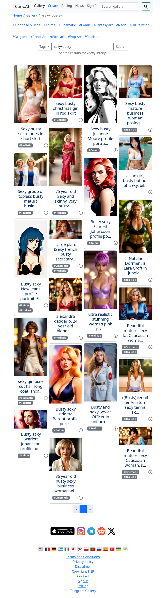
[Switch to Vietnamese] (125, 549)
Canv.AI (22, 6)
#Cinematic (67, 25)
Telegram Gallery (83, 591)
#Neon (121, 25)
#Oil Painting (139, 25)
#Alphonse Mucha (26, 25)
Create (53, 5)
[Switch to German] (53, 549)
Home (17, 15)
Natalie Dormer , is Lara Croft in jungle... (135, 266)
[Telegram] (91, 531)
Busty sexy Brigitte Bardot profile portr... (66, 416)
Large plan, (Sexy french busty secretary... (65, 252)
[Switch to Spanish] (105, 549)
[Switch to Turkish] (112, 549)
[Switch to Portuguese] (92, 549)
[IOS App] (62, 531)
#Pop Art (74, 36)
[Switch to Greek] (60, 549)
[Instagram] (81, 531)
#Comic (84, 25)
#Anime (49, 25)
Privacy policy (83, 561)
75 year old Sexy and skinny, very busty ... (66, 199)
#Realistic (92, 36)
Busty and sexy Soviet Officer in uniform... (100, 414)
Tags (43, 46)
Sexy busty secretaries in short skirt (30, 133)
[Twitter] (111, 531)
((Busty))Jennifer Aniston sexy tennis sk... (135, 405)
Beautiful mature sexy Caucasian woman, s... (135, 458)
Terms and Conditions (83, 557)
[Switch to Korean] (79, 549)
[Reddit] (101, 531)
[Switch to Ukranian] (118, 549)
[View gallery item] (46, 145)
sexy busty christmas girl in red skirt (66, 108)
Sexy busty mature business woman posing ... (135, 113)
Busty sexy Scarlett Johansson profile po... (30, 441)
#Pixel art (57, 36)
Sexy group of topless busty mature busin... (31, 199)
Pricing (66, 5)
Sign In (92, 5)
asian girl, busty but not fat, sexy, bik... (135, 180)
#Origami (20, 36)
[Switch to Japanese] (73, 549)
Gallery (39, 5)
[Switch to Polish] (86, 549)
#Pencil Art (38, 36)
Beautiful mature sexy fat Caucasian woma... (135, 333)
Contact (83, 576)
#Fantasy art (103, 25)
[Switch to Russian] (99, 549)
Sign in (83, 581)
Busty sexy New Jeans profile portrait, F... (30, 291)
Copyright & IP (83, 571)
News (79, 5)
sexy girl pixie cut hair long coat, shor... (31, 386)
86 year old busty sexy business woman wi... (65, 483)
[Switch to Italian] (66, 549)
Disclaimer (83, 566)
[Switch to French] (47, 549)
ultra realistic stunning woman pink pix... (100, 321)
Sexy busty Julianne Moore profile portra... (100, 136)
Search (121, 46)
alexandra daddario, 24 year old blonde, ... (65, 324)
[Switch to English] (40, 549)
